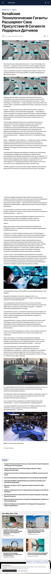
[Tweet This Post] (42, 36)
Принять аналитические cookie (9, 570)
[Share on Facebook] (39, 36)
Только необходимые (22, 570)
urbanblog (9, 36)
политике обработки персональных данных (18, 568)
